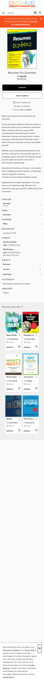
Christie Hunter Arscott (13, 339)
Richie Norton (30, 423)
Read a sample (22, 96)
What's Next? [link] (11, 377)
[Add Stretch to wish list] (19, 430)
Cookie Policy (8, 677)
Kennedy (23, 76)
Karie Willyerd (12, 423)
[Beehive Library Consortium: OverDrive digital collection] (22, 5)
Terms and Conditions (12, 650)
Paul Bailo (29, 381)
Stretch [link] (9, 419)
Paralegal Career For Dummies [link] (29, 335)
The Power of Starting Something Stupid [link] (29, 419)
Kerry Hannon (12, 381)
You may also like (11, 307)
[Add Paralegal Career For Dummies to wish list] (36, 346)
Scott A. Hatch (30, 339)
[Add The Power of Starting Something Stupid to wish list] (36, 430)
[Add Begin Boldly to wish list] (19, 346)
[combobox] (17, 13)
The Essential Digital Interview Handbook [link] (29, 377)
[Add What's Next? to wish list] (19, 388)
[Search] (3, 13)
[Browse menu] (40, 12)
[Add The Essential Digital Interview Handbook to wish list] (36, 388)
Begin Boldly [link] (11, 335)
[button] (22, 88)
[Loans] (35, 13)
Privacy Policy (30, 650)
